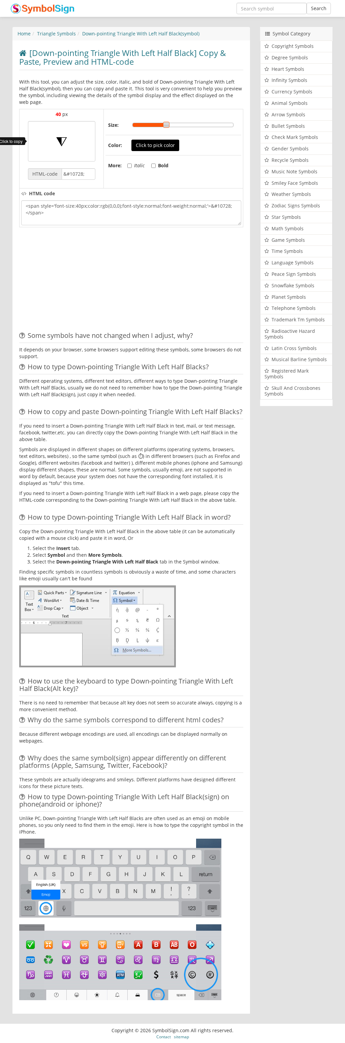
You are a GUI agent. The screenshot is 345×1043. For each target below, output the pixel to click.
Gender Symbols (290, 148)
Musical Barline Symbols (299, 359)
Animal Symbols (290, 103)
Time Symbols (287, 251)
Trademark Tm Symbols (298, 319)
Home (24, 33)
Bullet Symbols (288, 126)
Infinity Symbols (289, 80)
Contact (163, 1036)
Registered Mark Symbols (286, 374)
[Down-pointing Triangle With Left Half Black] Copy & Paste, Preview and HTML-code (122, 57)
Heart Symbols (288, 69)
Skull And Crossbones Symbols (292, 391)
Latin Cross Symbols (294, 348)
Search (318, 8)
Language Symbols (293, 262)
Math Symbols (288, 228)
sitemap (181, 1036)
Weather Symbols (291, 194)
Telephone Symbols (294, 308)
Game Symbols (288, 240)
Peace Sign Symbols (294, 274)
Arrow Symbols (288, 114)
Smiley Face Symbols (295, 183)
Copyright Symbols (293, 46)
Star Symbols (286, 217)
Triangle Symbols (56, 33)
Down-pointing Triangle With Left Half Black (140, 33)
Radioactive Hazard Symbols (289, 334)
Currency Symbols (292, 91)
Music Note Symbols (294, 171)
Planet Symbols (289, 297)
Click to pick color (155, 145)
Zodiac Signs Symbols (296, 205)
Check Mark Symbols (295, 137)
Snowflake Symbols (293, 285)
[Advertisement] (75, 281)
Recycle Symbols (290, 160)
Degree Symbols (290, 57)
